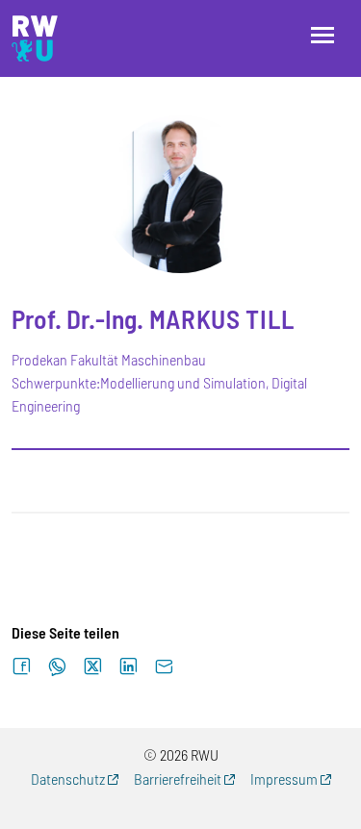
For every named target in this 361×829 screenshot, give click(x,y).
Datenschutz (68, 778)
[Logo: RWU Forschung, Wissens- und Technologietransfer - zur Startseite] (35, 38)
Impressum (284, 778)
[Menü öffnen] (322, 35)
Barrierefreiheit (177, 778)
